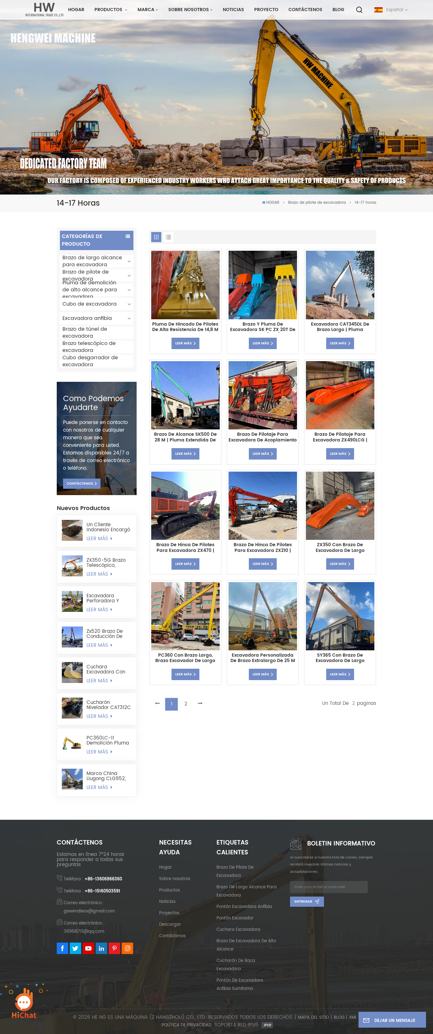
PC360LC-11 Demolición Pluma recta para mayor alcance (108, 741)
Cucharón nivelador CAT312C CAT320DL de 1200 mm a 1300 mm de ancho (109, 705)
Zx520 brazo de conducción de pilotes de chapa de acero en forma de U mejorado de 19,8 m (109, 634)
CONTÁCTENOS (80, 484)
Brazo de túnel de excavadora (84, 332)
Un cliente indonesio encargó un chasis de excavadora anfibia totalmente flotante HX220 (109, 527)
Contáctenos (305, 10)
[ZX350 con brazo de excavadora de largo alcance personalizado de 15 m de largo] (340, 506)
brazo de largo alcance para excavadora (247, 891)
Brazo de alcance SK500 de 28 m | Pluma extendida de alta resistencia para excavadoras (185, 437)
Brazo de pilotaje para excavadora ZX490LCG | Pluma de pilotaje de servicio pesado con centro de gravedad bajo (340, 437)
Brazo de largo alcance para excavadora (92, 261)
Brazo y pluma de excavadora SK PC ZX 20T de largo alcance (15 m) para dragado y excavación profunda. (262, 327)
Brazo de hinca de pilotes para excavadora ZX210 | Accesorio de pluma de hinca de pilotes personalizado (262, 547)
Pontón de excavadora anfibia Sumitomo (240, 984)
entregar (303, 902)
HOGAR (76, 10)
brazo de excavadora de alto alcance (246, 945)
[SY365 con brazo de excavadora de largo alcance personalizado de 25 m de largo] (340, 616)
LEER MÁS (98, 539)
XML (353, 1018)
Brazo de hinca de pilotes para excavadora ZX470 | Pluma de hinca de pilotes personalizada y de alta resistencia (185, 547)
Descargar (170, 924)
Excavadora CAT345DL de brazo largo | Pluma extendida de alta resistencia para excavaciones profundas (340, 327)
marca (146, 10)
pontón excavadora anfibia (244, 907)
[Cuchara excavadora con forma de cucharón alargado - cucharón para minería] (72, 672)
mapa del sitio (313, 1018)
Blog (338, 10)
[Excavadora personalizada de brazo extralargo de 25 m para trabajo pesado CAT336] (263, 616)
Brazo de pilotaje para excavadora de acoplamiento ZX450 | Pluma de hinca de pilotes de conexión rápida (263, 437)
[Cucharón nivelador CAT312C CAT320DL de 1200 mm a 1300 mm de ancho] (72, 708)
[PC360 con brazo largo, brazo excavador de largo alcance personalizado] (185, 616)
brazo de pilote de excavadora (235, 871)
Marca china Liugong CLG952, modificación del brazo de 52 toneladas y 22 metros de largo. (106, 776)
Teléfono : (93, 879)
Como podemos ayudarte (93, 403)
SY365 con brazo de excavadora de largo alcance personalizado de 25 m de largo (340, 658)
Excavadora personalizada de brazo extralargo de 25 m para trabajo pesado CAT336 (262, 658)
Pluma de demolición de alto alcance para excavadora (89, 289)
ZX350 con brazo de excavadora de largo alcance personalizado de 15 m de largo (340, 547)
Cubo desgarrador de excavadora (90, 361)
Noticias (233, 10)
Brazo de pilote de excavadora (317, 203)
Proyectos (169, 913)
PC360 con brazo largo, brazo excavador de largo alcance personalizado (185, 658)
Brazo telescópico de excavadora (89, 347)
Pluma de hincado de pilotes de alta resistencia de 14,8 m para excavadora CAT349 (185, 327)
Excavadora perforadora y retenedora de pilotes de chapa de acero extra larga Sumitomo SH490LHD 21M (107, 598)
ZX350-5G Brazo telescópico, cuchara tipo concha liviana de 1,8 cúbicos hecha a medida (108, 563)
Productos (109, 10)
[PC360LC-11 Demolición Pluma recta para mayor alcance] (72, 743)
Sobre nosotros (188, 10)
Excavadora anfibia (87, 318)
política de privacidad (186, 1025)
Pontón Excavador (235, 918)
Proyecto (266, 10)
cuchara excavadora (238, 929)
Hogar (165, 867)
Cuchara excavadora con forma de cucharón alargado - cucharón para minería (106, 670)
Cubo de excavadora (89, 304)
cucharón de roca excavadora (236, 965)
